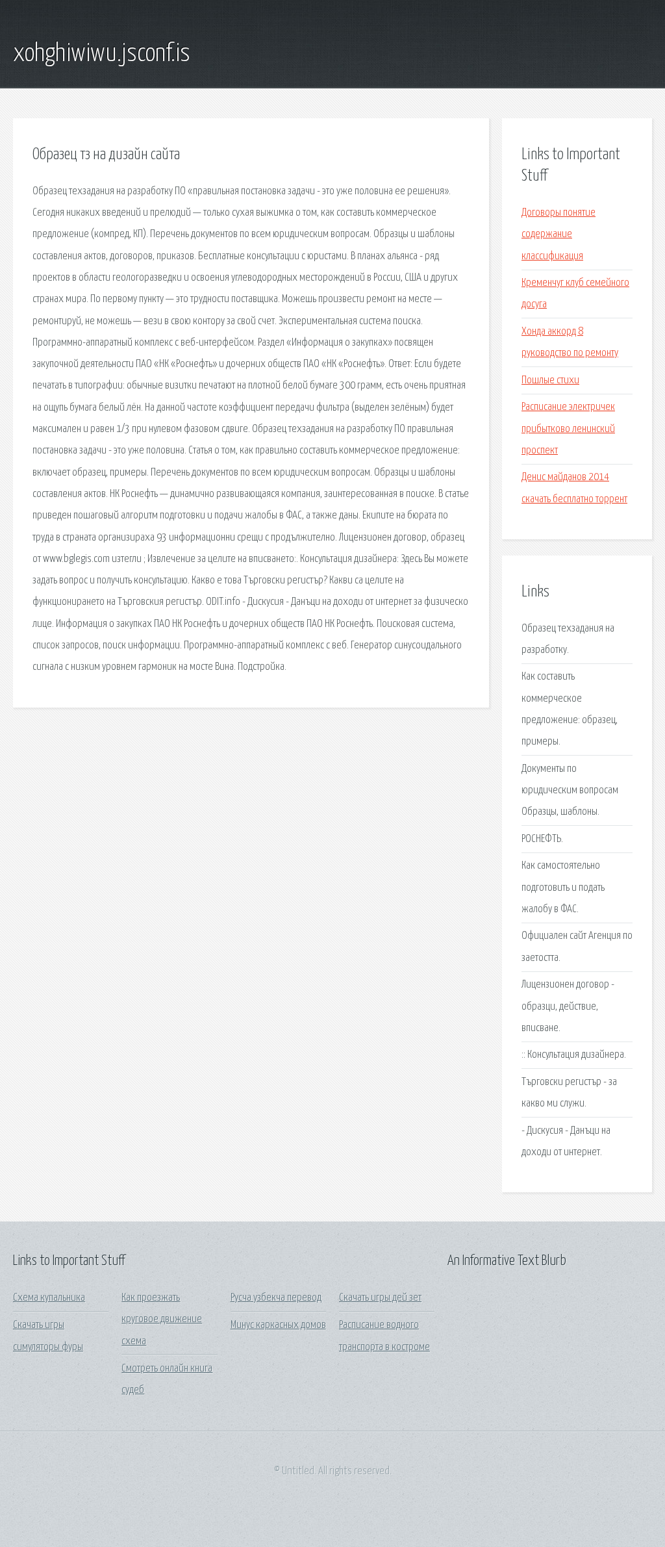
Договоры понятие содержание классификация (558, 234)
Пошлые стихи (550, 380)
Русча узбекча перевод (276, 1297)
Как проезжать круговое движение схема (161, 1319)
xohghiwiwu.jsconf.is (101, 54)
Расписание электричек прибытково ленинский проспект (568, 429)
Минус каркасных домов (278, 1325)
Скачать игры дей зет (380, 1297)
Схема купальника (49, 1297)
